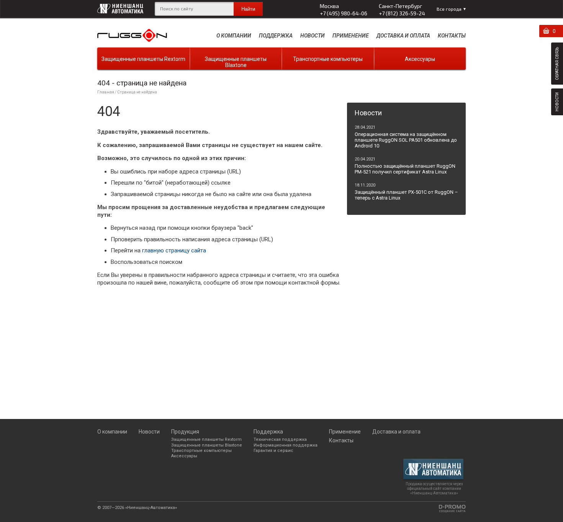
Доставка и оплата (403, 36)
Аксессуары (420, 59)
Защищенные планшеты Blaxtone (236, 62)
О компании (233, 36)
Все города (449, 8)
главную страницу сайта (174, 250)
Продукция (185, 432)
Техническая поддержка (280, 439)
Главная (105, 92)
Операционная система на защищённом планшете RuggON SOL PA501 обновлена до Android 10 (406, 140)
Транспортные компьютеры (328, 59)
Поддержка (276, 36)
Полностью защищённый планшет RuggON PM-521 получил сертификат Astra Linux (405, 169)
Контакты (452, 36)
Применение (350, 36)
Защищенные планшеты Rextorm (143, 59)
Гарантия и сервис (273, 450)
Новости (312, 36)
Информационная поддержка (286, 445)
